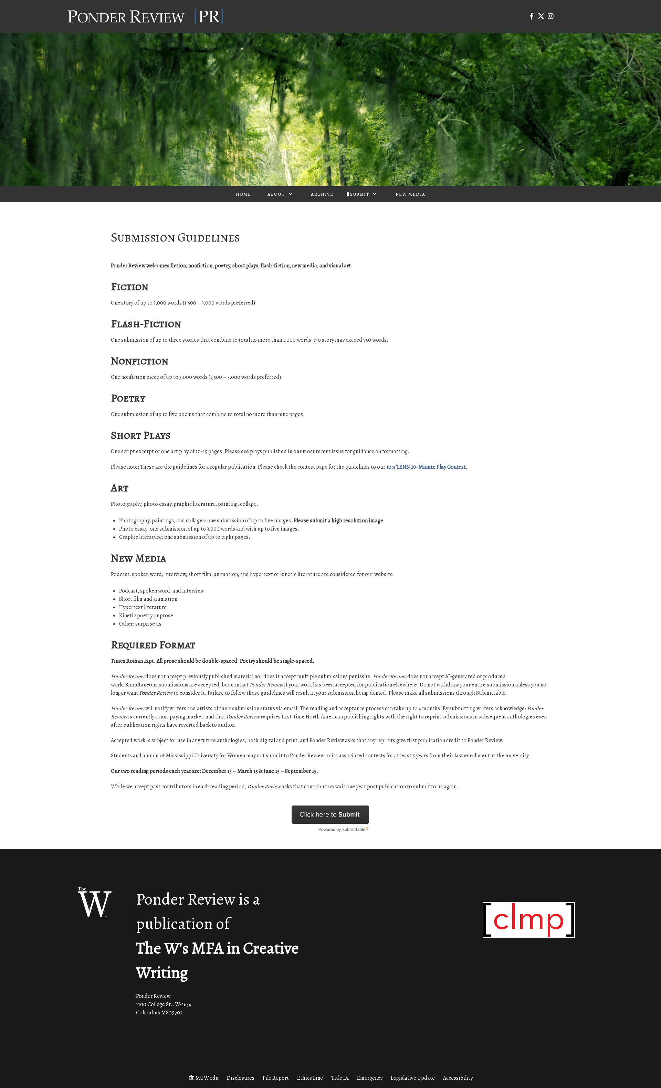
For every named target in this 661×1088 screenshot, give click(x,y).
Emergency (369, 1078)
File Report (276, 1078)
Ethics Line (310, 1078)
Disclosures (240, 1078)
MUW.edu (207, 1078)
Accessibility (458, 1078)
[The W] (95, 902)
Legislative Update (413, 1078)
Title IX (340, 1078)
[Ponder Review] (145, 16)
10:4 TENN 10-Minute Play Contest (426, 467)
